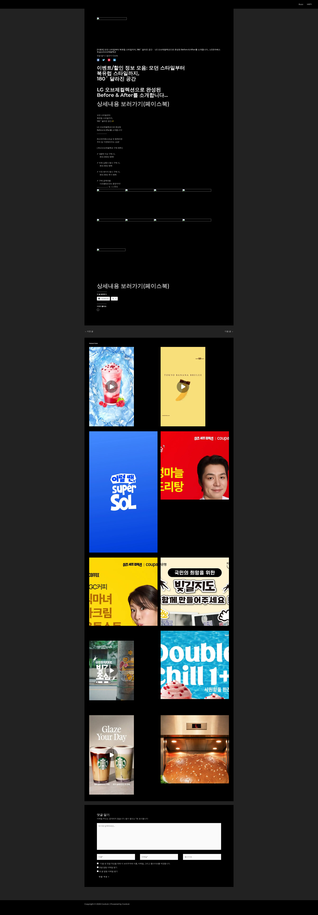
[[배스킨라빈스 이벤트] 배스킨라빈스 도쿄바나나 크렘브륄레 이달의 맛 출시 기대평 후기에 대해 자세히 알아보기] (183, 386)
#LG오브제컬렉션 (105, 148)
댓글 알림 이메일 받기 (108, 867)
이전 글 (89, 331)
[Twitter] (103, 60)
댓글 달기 (101, 55)
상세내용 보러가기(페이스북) (133, 103)
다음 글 (229, 331)
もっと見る (113, 186)
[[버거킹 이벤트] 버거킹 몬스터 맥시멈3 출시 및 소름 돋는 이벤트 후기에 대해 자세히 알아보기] (195, 749)
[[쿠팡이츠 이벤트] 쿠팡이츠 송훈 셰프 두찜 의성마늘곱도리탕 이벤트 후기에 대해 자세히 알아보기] (195, 465)
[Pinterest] (109, 60)
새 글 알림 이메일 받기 (108, 871)
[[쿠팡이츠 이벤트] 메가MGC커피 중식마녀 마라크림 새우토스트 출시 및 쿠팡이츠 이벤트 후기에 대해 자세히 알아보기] (123, 591)
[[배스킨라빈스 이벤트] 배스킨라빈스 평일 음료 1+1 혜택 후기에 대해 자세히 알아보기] (195, 665)
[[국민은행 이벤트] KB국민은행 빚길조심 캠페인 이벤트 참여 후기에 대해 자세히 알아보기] (111, 670)
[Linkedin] (114, 60)
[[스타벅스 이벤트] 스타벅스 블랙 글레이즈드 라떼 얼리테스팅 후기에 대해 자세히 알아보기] (111, 755)
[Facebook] (98, 60)
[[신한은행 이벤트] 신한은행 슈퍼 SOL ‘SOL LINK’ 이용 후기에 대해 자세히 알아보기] (123, 492)
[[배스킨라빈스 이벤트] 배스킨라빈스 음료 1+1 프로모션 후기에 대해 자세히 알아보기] (111, 386)
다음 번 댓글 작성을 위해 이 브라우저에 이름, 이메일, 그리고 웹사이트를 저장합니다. (135, 863)
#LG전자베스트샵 (104, 139)
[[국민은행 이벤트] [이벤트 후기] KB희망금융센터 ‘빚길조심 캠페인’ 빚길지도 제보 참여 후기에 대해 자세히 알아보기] (195, 591)
